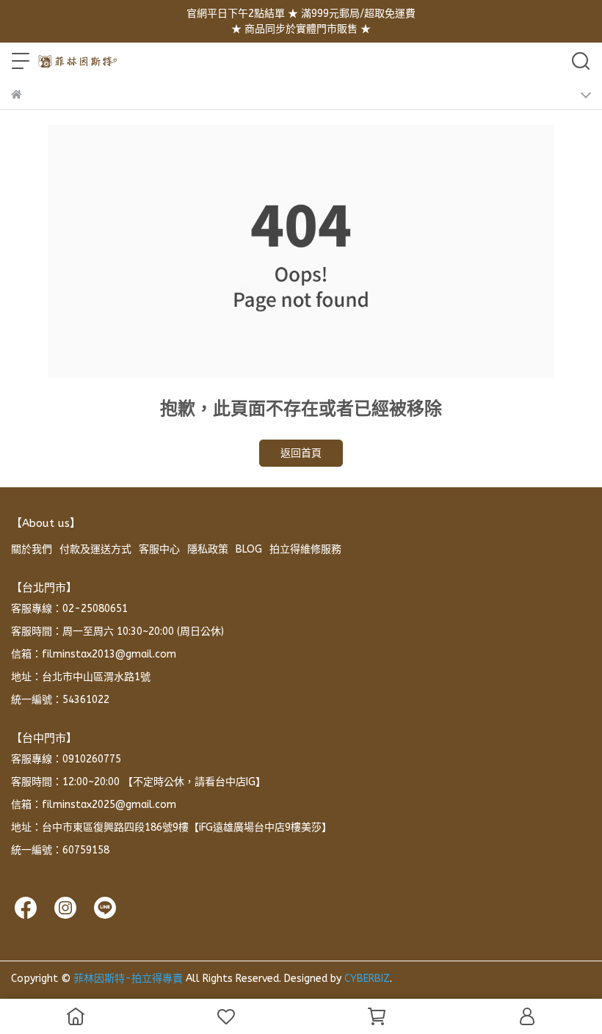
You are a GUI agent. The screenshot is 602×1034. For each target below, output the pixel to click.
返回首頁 (301, 453)
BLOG (249, 549)
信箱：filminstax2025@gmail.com (93, 804)
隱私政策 (207, 549)
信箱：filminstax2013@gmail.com (93, 654)
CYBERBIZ (367, 978)
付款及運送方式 (95, 549)
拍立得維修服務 (305, 549)
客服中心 (159, 549)
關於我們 (31, 549)
